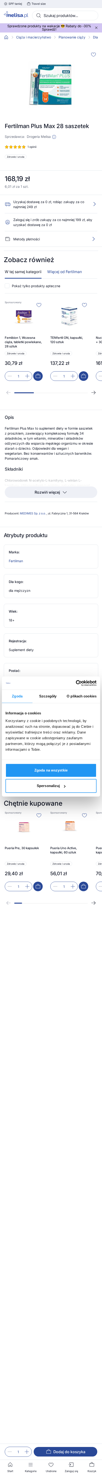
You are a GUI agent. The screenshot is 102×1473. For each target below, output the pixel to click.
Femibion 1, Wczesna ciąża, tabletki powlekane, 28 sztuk (23, 342)
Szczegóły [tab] (47, 696)
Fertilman (16, 561)
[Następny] (93, 392)
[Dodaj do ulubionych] (93, 54)
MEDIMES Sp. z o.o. (33, 513)
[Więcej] (93, 239)
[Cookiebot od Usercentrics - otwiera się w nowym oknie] (76, 683)
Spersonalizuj (48, 786)
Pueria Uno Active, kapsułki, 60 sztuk (63, 850)
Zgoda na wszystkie (51, 770)
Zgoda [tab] (17, 696)
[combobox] (65, 15)
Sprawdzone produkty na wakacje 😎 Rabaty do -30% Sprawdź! (49, 27)
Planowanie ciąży (72, 37)
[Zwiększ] (27, 1452)
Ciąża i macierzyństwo (33, 37)
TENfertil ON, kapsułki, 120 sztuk (66, 340)
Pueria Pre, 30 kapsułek (22, 848)
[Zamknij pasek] (96, 28)
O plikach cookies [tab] (82, 696)
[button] (54, 137)
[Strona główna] (6, 37)
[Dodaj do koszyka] (38, 376)
